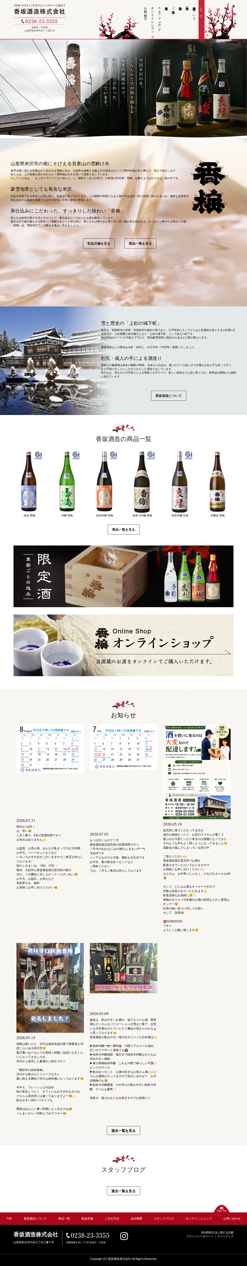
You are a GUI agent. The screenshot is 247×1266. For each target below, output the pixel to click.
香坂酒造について (194, 12)
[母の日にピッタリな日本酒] (123, 968)
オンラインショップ (153, 20)
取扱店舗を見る (98, 243)
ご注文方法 (173, 6)
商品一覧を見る (140, 243)
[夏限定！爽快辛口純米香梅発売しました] (50, 987)
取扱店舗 (181, 20)
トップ (201, 10)
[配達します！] (197, 771)
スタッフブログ (159, 17)
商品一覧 (188, 20)
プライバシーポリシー (199, 1236)
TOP (9, 1218)
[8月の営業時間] (50, 748)
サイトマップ (225, 1236)
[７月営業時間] (123, 746)
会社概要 (167, 20)
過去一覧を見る (123, 1130)
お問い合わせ (146, 12)
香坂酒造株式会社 (36, 1234)
